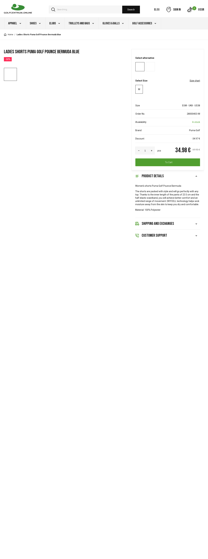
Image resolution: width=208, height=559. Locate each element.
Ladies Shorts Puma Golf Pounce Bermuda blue (39, 34)
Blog (157, 9)
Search (131, 9)
